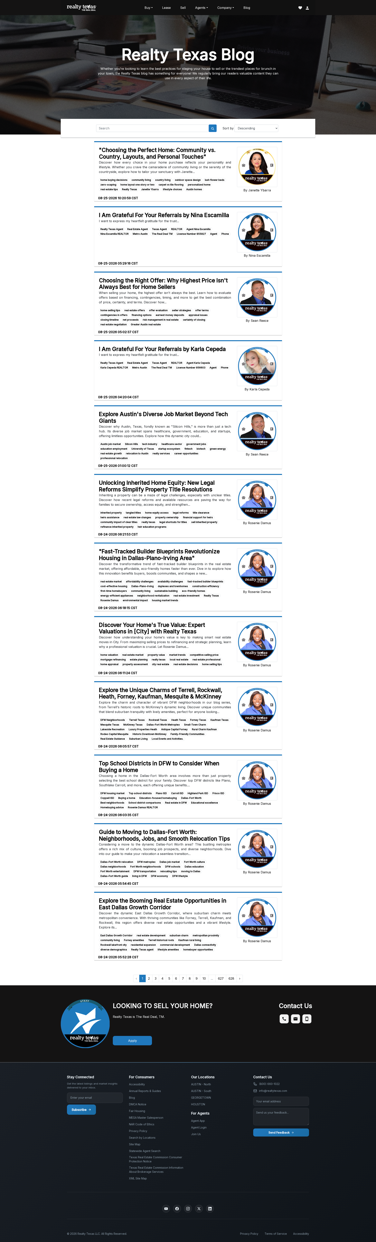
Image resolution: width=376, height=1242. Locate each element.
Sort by (228, 128)
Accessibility (137, 1084)
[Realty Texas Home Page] (81, 7)
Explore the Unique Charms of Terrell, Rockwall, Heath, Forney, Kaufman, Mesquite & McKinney (160, 693)
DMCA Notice (137, 1104)
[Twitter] (199, 1209)
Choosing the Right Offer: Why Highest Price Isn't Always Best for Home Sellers (163, 283)
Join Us (196, 1134)
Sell (183, 8)
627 (221, 978)
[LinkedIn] (210, 1209)
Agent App (198, 1120)
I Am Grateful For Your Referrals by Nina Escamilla (164, 215)
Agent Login (199, 1127)
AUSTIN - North (201, 1084)
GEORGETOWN (201, 1097)
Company (224, 8)
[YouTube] (166, 1209)
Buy (147, 8)
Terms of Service (276, 1233)
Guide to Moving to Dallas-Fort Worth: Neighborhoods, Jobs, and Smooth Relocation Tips (164, 835)
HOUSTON (198, 1104)
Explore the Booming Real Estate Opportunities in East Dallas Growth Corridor (162, 904)
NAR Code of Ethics (141, 1124)
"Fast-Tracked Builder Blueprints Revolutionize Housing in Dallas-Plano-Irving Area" (159, 554)
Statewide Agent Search (144, 1151)
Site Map (134, 1144)
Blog (246, 8)
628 (231, 978)
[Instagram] (188, 1209)
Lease (166, 8)
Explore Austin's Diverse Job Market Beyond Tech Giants (163, 417)
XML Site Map (138, 1178)
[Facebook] (177, 1209)
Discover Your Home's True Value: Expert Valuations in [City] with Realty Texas (152, 628)
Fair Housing (137, 1111)
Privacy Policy (138, 1131)
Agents (200, 8)
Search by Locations (142, 1137)
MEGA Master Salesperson (146, 1117)
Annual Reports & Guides (145, 1091)
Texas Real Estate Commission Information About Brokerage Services (156, 1169)
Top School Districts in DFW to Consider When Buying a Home (159, 766)
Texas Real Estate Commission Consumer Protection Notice (155, 1159)
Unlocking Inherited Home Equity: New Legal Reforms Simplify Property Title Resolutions (157, 486)
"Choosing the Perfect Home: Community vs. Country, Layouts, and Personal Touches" (157, 153)
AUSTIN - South (201, 1091)
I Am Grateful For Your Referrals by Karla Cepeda (162, 349)
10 (204, 978)
